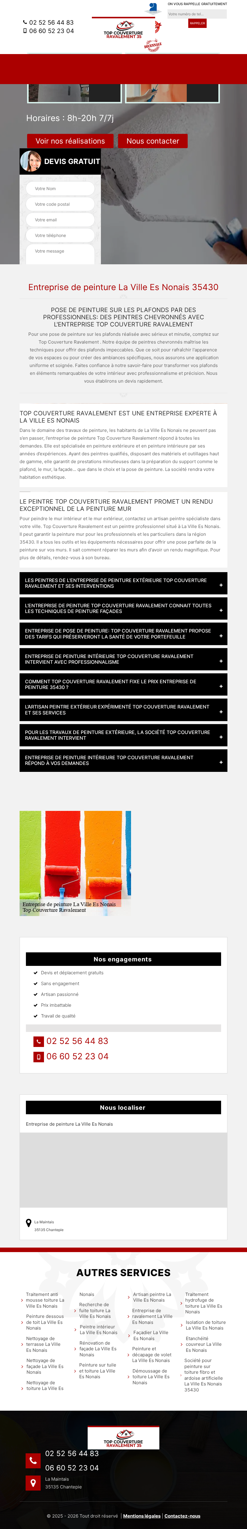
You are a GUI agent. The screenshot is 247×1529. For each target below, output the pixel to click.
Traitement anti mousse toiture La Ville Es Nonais (45, 1300)
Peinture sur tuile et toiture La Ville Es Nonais (97, 1370)
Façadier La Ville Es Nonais (150, 1335)
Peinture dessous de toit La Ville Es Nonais (45, 1322)
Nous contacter (153, 141)
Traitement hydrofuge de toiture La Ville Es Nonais (203, 1303)
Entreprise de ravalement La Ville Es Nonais (152, 1316)
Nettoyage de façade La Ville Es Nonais (45, 1366)
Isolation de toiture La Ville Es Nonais (206, 1325)
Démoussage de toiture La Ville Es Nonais (151, 1376)
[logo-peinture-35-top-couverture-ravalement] (123, 1437)
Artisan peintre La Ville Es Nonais (152, 1297)
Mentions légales (142, 1516)
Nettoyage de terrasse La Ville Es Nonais (43, 1344)
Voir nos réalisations (70, 141)
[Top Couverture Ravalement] (123, 29)
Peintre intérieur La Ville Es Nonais (98, 1330)
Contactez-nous (182, 1516)
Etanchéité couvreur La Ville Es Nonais (204, 1344)
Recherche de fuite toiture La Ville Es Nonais (95, 1310)
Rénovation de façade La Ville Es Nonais (98, 1349)
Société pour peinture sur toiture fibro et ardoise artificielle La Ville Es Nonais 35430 (203, 1375)
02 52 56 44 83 (50, 22)
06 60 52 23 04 (50, 31)
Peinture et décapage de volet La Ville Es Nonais (151, 1354)
